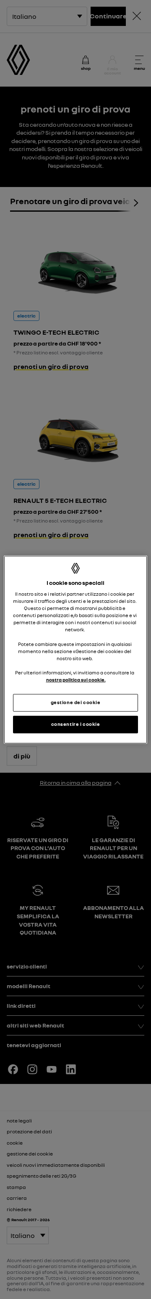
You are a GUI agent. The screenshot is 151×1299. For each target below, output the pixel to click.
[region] (75, 649)
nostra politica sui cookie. (76, 680)
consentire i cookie (75, 724)
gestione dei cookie (76, 702)
